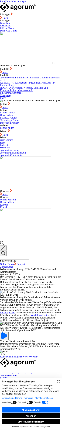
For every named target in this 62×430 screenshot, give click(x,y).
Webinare (5, 147)
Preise (3, 98)
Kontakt (4, 207)
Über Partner (6, 115)
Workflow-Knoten (40, 315)
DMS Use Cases (8, 30)
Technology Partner (10, 120)
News (25, 356)
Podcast (4, 145)
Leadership (5, 25)
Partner (3, 377)
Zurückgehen (6, 266)
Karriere (4, 204)
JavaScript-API (7, 312)
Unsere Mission (8, 199)
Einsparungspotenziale (11, 92)
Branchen (5, 23)
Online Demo (7, 264)
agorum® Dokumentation (13, 152)
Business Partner (8, 117)
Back (5, 18)
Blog (2, 142)
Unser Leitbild (7, 202)
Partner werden (7, 112)
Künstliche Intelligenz (11, 356)
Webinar (33, 356)
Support (21, 264)
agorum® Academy (10, 150)
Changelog (5, 95)
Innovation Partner (9, 122)
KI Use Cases (7, 28)
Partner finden (7, 127)
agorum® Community (11, 155)
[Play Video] (4, 336)
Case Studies (6, 140)
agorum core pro (8, 375)
